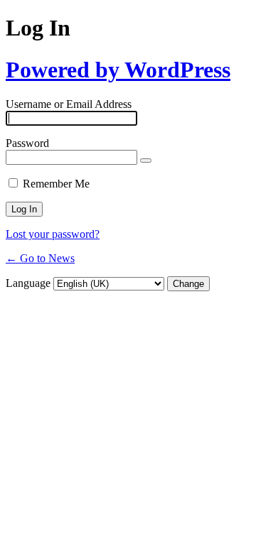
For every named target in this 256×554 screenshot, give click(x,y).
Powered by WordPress (118, 69)
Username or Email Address (69, 104)
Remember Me (56, 184)
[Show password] (145, 160)
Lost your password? (53, 234)
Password (27, 143)
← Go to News (40, 258)
